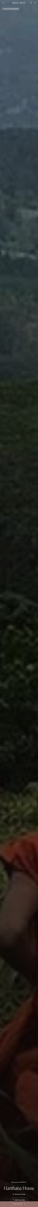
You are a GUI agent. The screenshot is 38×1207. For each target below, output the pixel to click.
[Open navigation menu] (3, 3)
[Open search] (35, 3)
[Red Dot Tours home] (19, 3)
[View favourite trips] (31, 3)
